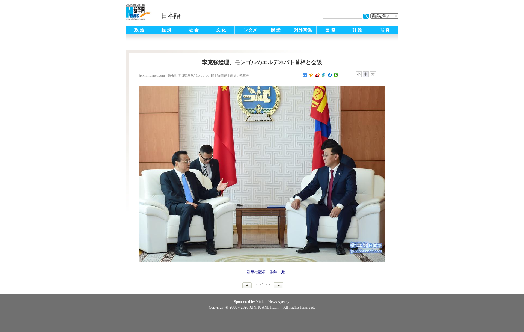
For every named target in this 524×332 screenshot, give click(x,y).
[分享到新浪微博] (317, 75)
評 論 (357, 30)
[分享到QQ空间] (311, 75)
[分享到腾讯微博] (323, 75)
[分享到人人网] (330, 75)
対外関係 (303, 30)
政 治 (139, 30)
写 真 (385, 30)
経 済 (166, 30)
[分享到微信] (336, 75)
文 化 (221, 30)
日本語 (171, 15)
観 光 (276, 30)
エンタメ (248, 30)
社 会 (194, 30)
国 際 (330, 30)
